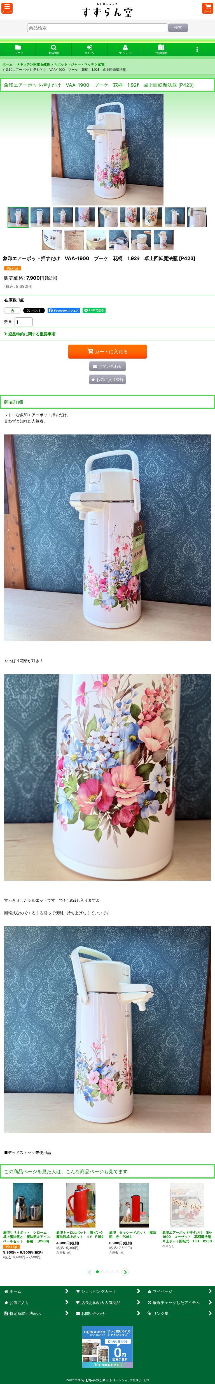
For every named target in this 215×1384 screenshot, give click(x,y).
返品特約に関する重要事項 (31, 333)
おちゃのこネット (98, 1380)
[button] (7, 8)
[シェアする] (12, 310)
